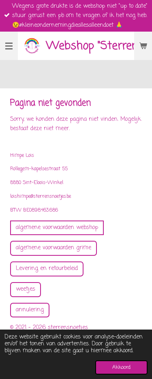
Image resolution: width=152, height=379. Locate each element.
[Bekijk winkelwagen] (143, 46)
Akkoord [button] (121, 367)
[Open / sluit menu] (9, 46)
